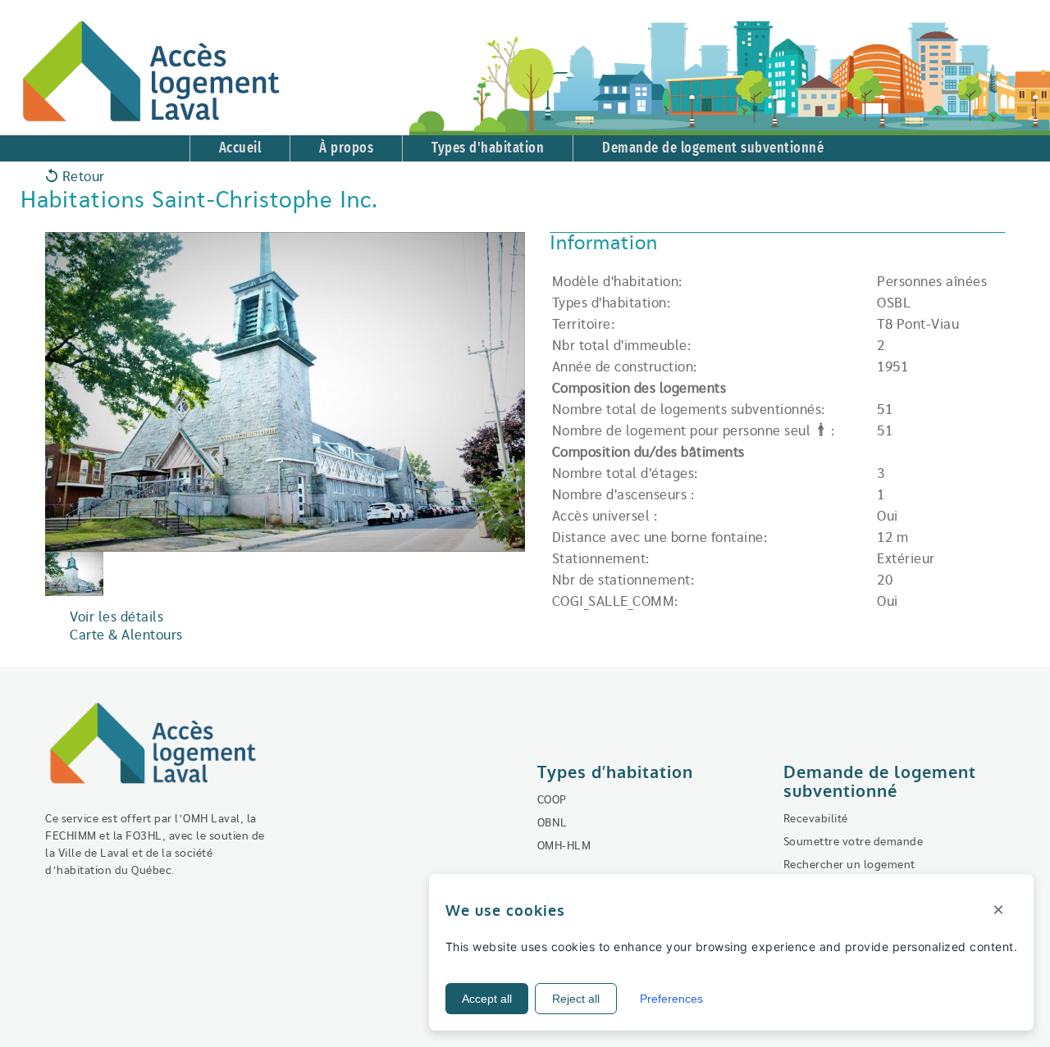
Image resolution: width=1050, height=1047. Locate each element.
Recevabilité (815, 819)
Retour (81, 177)
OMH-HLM (564, 846)
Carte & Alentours (126, 635)
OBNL (552, 823)
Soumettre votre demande (853, 842)
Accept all (487, 998)
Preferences (671, 998)
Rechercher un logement (849, 865)
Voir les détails (116, 617)
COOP (552, 800)
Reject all (576, 998)
